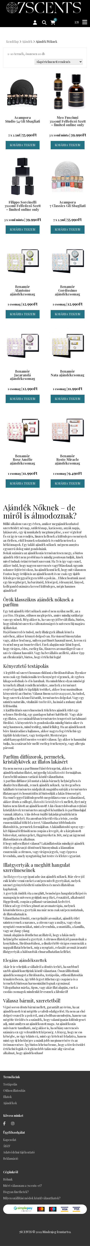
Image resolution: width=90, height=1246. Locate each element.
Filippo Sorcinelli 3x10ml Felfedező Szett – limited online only (23, 206)
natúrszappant (61, 694)
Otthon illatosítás (14, 1091)
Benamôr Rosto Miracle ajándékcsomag (67, 459)
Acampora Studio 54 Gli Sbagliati (22, 119)
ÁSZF (6, 1146)
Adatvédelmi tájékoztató (19, 1152)
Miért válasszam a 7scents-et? (22, 1186)
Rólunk (8, 1179)
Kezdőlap (12, 42)
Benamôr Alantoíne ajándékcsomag (22, 290)
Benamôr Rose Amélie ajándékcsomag (22, 459)
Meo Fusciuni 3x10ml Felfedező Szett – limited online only (68, 121)
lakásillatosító (56, 773)
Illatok (7, 1097)
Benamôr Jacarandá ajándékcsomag (22, 375)
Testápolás (10, 1084)
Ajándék (27, 42)
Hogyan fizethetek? (16, 1192)
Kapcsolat (9, 1140)
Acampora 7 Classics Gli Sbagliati (68, 204)
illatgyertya (14, 877)
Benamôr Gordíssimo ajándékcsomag (67, 290)
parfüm (8, 615)
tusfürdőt (45, 702)
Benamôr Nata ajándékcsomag (67, 373)
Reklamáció (10, 1159)
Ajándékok (10, 1103)
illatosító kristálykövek (48, 802)
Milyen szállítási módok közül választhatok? (31, 1198)
